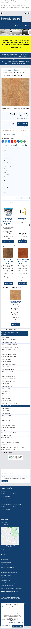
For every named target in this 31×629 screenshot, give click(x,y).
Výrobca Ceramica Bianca (9, 344)
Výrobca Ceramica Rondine (10, 347)
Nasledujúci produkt (22, 198)
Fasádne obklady (6, 437)
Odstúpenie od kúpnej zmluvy (8, 583)
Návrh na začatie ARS (6, 580)
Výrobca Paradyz (7, 405)
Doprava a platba (5, 570)
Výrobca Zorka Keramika (9, 425)
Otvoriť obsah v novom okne (10, 549)
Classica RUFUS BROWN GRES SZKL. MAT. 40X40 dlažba (8, 261)
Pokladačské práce (5, 564)
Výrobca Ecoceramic (8, 371)
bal (24, 239)
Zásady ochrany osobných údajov (16, 622)
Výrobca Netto (6, 391)
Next (29, 225)
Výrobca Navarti (6, 388)
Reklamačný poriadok (6, 575)
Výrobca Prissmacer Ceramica (10, 396)
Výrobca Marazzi (7, 386)
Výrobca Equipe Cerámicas (9, 376)
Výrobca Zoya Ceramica (8, 428)
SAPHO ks (4, 445)
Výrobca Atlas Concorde (9, 339)
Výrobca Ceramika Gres (9, 349)
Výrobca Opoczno (7, 401)
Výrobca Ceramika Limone (9, 354)
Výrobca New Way (7, 393)
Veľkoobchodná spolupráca (7, 567)
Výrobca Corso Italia (8, 369)
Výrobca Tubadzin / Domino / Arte (12, 423)
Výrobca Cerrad (6, 359)
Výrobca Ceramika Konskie (9, 352)
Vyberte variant (8, 241)
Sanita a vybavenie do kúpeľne (10, 442)
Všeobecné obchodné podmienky (9, 572)
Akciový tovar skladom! (8, 330)
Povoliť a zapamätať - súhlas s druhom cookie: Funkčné (9, 545)
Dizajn (3, 430)
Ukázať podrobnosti (6, 625)
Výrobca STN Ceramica (8, 418)
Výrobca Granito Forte (9, 379)
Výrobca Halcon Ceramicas (10, 381)
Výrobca (4, 335)
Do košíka (23, 124)
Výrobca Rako (6, 410)
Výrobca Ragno (6, 408)
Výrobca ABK (5, 337)
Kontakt (2, 557)
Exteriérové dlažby (7, 440)
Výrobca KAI (5, 383)
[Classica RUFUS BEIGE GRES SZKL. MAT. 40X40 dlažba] (15, 92)
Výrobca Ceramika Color (9, 342)
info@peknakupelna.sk (9, 499)
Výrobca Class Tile (7, 366)
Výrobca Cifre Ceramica (9, 364)
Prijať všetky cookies (17, 626)
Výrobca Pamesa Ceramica (9, 403)
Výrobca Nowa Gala (8, 398)
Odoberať (5, 481)
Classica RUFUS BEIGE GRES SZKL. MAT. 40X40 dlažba (15, 303)
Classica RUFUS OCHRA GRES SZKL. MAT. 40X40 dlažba (23, 261)
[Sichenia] (15, 459)
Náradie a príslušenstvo (8, 432)
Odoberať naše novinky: (7, 473)
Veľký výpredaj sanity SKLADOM (10, 449)
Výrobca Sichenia (7, 413)
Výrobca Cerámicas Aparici (9, 357)
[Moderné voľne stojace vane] (15, 34)
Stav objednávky (5, 559)
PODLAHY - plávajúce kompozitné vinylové (13, 447)
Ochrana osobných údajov (7, 585)
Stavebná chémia (6, 435)
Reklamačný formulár (6, 577)
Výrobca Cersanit (7, 362)
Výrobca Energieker (8, 374)
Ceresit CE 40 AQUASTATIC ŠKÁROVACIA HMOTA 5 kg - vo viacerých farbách (8, 221)
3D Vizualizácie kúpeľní (6, 562)
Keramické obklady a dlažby (9, 332)
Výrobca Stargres (7, 415)
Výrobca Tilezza (6, 420)
